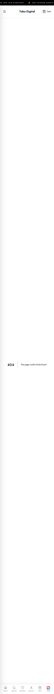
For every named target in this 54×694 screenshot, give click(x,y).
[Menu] (4, 11)
